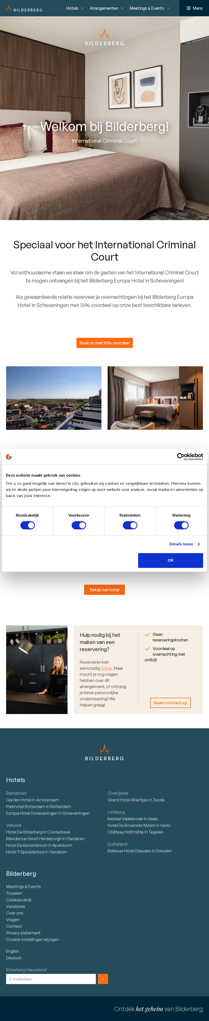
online (106, 668)
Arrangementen (104, 8)
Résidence (34, 838)
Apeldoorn (62, 845)
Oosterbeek (59, 832)
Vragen (12, 919)
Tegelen (156, 832)
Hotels (72, 8)
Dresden (164, 850)
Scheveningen (76, 813)
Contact (14, 926)
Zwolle (159, 799)
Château (126, 832)
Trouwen (14, 893)
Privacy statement (23, 932)
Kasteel (125, 818)
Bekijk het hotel (104, 589)
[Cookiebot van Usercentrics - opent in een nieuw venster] (181, 457)
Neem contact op (170, 702)
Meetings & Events (146, 8)
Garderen (76, 838)
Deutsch (14, 957)
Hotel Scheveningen (32, 813)
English (12, 951)
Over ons (14, 913)
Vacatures (15, 906)
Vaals (153, 818)
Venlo (165, 825)
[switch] (79, 525)
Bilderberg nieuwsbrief (26, 969)
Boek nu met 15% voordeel (105, 342)
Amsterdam (47, 799)
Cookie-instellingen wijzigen (32, 939)
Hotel (19, 799)
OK (171, 560)
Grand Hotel (128, 799)
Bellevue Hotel (129, 850)
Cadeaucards (19, 899)
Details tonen (181, 544)
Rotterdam (26, 806)
